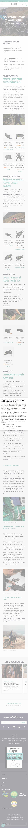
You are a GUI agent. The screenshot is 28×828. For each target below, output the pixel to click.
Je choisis (14, 428)
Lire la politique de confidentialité (7, 424)
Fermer (4, 428)
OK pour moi (23, 428)
